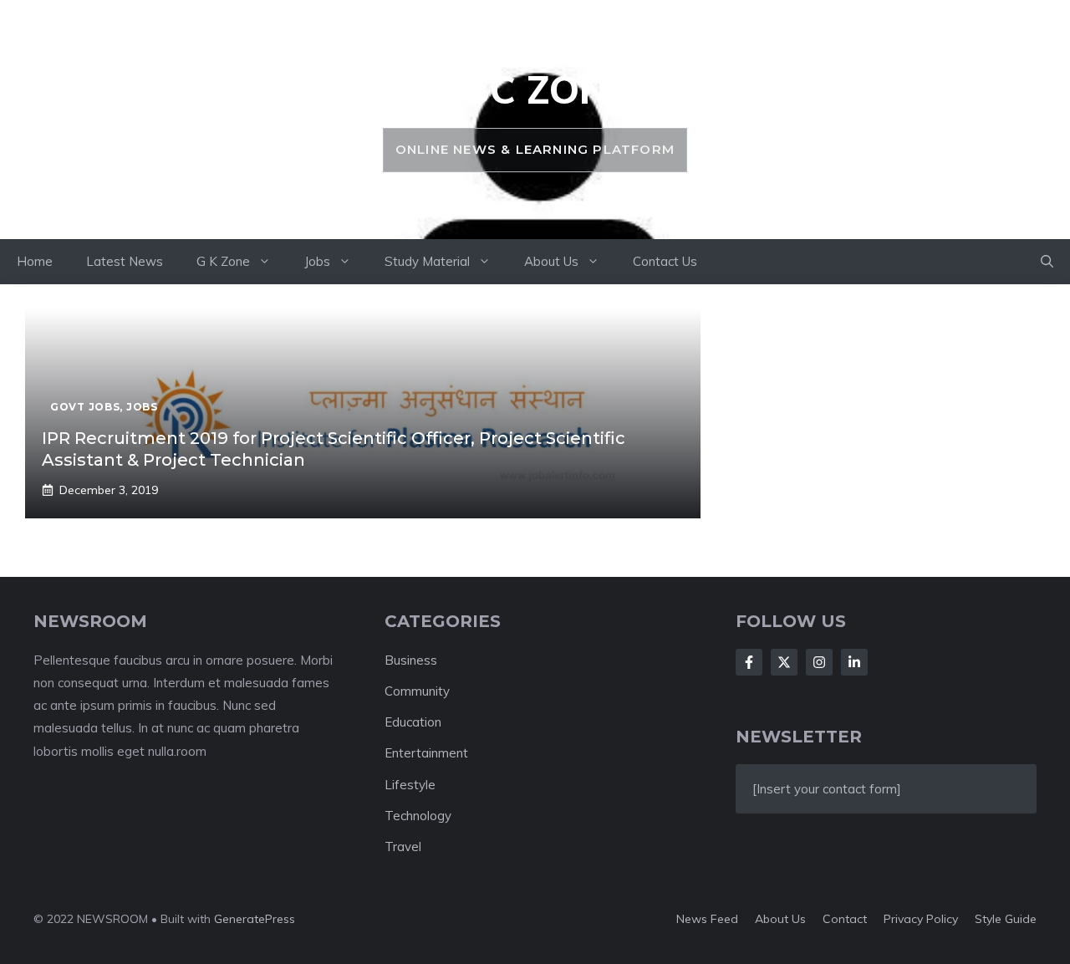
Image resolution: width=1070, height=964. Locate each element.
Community (417, 691)
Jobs (317, 261)
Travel (403, 846)
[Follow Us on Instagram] (819, 662)
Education (413, 722)
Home (35, 261)
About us (780, 918)
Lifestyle (410, 785)
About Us (551, 261)
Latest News (124, 261)
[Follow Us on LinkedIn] (854, 662)
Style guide (1006, 918)
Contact (845, 918)
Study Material (427, 261)
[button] (1047, 261)
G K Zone (223, 261)
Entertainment (426, 753)
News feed (707, 918)
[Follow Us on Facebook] (749, 662)
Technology (418, 816)
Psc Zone (534, 89)
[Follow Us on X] (784, 662)
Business (411, 660)
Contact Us (665, 261)
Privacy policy (921, 918)
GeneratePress (254, 918)
